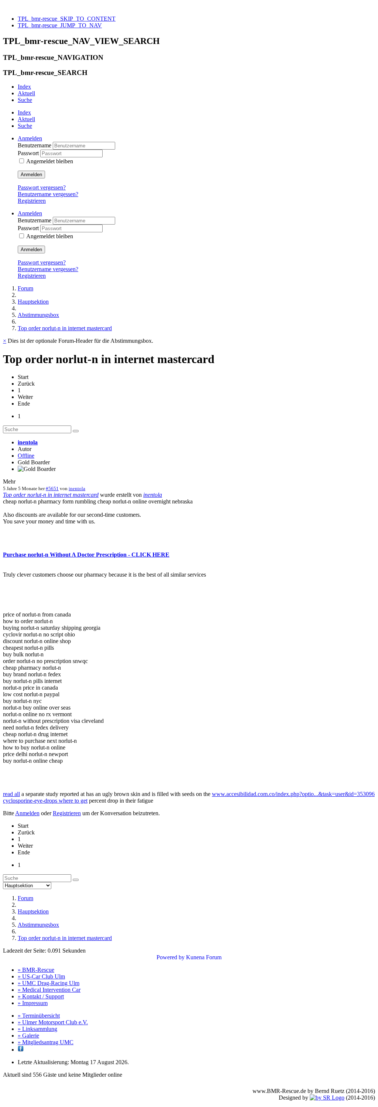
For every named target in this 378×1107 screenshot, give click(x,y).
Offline (26, 455)
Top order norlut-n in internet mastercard (51, 495)
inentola (28, 442)
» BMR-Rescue (36, 970)
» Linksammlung (37, 1029)
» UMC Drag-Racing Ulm (48, 983)
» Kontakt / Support (41, 996)
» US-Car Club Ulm (41, 976)
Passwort (29, 153)
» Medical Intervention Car (49, 990)
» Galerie (28, 1035)
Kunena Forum (203, 957)
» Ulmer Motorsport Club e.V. (53, 1022)
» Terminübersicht (39, 1015)
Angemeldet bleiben (49, 161)
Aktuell (26, 93)
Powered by (171, 957)
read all (11, 794)
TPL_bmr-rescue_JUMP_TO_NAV (60, 25)
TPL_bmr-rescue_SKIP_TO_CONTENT (67, 19)
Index (24, 86)
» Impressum (33, 1003)
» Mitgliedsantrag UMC (45, 1042)
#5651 (52, 488)
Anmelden (31, 174)
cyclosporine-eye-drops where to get (45, 800)
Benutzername (35, 145)
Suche (25, 100)
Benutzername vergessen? (48, 194)
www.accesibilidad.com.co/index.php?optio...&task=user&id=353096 (293, 794)
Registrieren (32, 201)
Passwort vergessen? (42, 187)
